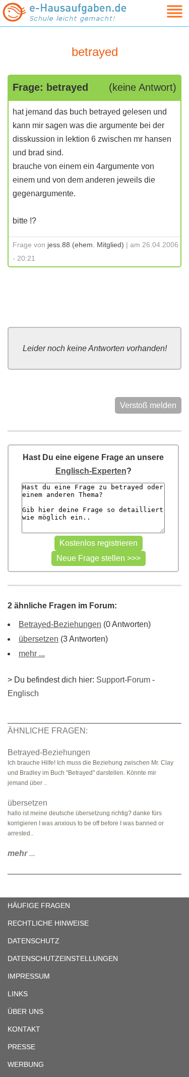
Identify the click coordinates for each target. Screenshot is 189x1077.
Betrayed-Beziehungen (60, 624)
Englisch (23, 693)
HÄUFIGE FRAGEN (39, 905)
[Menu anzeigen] (163, 11)
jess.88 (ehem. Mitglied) (85, 245)
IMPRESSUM (29, 976)
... (21, 853)
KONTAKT (24, 1029)
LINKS (18, 994)
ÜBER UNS (25, 1011)
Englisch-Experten (91, 471)
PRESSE (21, 1047)
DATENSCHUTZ (33, 941)
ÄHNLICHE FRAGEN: (48, 730)
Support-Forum (123, 679)
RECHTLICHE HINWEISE (48, 923)
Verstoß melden (148, 405)
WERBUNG (26, 1064)
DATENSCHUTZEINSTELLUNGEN (63, 958)
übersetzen (38, 639)
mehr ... (32, 653)
